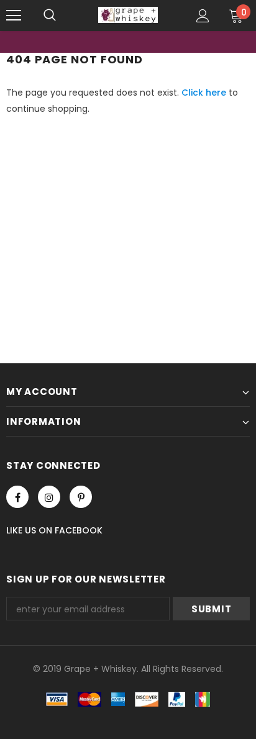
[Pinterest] (81, 497)
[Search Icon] (49, 15)
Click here (205, 92)
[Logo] (128, 15)
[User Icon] (202, 15)
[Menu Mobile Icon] (13, 15)
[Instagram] (49, 497)
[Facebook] (17, 497)
